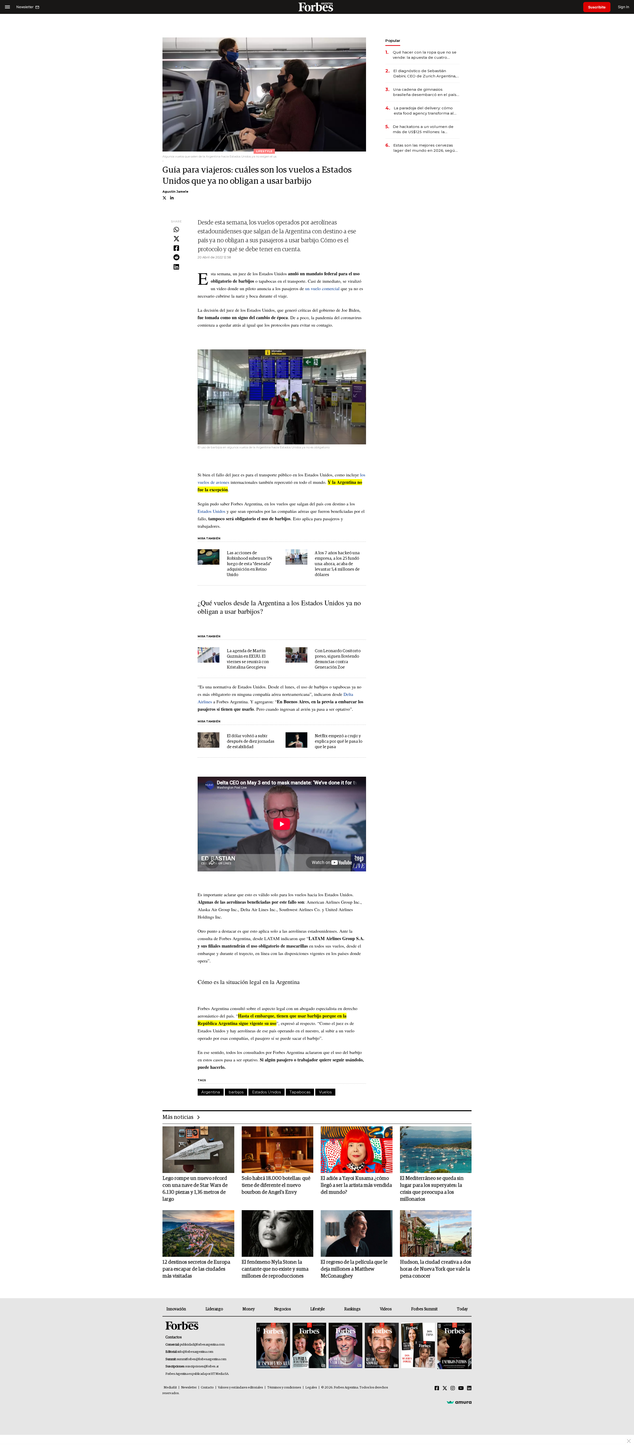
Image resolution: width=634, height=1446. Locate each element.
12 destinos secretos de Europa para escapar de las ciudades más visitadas (196, 1269)
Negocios (282, 1309)
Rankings (352, 1309)
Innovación (176, 1309)
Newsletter (189, 1387)
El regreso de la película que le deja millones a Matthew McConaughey (354, 1269)
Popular (392, 40)
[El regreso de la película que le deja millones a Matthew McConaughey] (357, 1233)
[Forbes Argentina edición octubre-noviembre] (418, 1346)
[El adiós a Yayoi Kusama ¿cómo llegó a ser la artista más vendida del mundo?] (357, 1149)
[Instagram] (452, 1388)
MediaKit (170, 1387)
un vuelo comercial (322, 288)
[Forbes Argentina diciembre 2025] (382, 1346)
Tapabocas (300, 1092)
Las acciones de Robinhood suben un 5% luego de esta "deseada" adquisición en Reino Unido (249, 564)
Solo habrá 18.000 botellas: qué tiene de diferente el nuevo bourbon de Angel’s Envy (276, 1185)
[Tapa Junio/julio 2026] (273, 1346)
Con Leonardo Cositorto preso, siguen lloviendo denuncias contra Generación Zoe (338, 659)
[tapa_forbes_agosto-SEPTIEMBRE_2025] (454, 1346)
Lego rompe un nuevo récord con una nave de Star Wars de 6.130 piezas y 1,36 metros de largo (195, 1189)
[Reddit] (176, 257)
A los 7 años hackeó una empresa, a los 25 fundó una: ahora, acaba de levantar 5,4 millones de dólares (337, 564)
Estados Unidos (211, 511)
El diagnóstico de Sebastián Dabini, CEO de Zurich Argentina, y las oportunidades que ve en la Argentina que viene (426, 73)
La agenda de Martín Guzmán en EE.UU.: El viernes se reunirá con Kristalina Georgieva (248, 659)
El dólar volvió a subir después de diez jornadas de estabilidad (250, 741)
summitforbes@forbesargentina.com (201, 1359)
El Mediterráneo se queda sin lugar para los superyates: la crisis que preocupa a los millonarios (432, 1189)
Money (248, 1309)
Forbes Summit (424, 1309)
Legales (311, 1387)
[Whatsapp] (176, 230)
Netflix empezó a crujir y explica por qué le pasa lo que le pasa (338, 741)
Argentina (210, 1092)
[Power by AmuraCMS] (459, 1402)
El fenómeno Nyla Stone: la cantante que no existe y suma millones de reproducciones (275, 1269)
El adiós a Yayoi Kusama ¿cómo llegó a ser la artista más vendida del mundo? (356, 1185)
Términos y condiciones (284, 1387)
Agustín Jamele (175, 191)
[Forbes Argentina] (317, 6)
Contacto (207, 1387)
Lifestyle (317, 1309)
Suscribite (597, 7)
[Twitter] (176, 239)
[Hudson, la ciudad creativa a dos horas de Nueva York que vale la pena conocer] (436, 1233)
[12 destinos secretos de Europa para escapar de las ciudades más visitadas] (198, 1233)
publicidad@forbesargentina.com (202, 1344)
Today (462, 1309)
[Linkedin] (176, 267)
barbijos (236, 1092)
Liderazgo (214, 1309)
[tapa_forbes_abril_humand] (309, 1346)
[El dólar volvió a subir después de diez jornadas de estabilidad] (208, 740)
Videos (386, 1309)
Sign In (623, 7)
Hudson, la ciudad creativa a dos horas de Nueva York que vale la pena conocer (435, 1269)
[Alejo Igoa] (345, 1346)
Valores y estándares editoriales (240, 1387)
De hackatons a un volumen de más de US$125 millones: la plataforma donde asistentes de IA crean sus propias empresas (426, 129)
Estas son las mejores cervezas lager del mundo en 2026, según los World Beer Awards (425, 148)
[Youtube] (461, 1388)
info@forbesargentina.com (195, 1352)
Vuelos (325, 1092)
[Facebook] (176, 248)
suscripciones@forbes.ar (202, 1366)
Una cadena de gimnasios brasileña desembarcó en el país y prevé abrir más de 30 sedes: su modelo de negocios (426, 92)
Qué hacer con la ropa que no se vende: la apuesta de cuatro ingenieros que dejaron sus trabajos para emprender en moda (424, 55)
